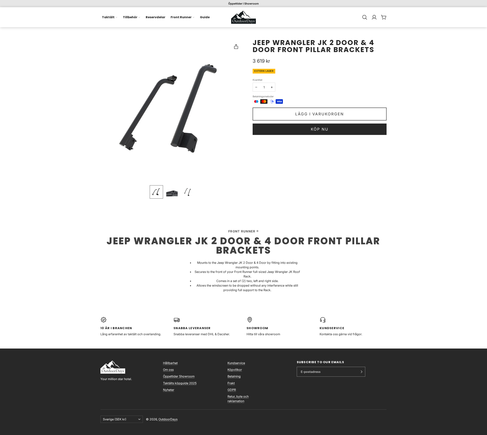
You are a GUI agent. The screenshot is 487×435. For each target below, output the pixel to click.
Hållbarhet (170, 363)
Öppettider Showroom (179, 376)
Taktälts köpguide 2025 (180, 383)
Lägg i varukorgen (319, 114)
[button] (365, 17)
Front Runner (181, 17)
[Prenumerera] (361, 372)
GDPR (232, 390)
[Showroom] (280, 326)
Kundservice (236, 363)
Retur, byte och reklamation (238, 399)
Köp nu (320, 129)
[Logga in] (374, 17)
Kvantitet (257, 79)
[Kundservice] (353, 326)
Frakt (231, 383)
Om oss (168, 370)
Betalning (234, 376)
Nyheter (168, 390)
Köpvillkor (235, 370)
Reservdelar (155, 17)
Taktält (108, 17)
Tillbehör (130, 17)
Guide (205, 17)
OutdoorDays (167, 419)
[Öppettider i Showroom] (243, 3)
